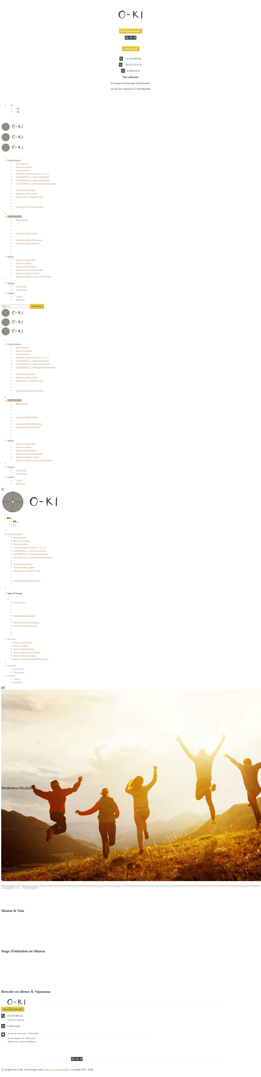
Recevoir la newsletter (130, 31)
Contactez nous (130, 49)
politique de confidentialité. (56, 1069)
